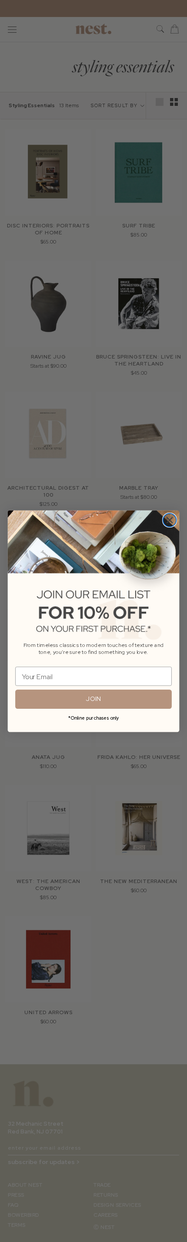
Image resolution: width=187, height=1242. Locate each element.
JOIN (93, 699)
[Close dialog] (170, 520)
